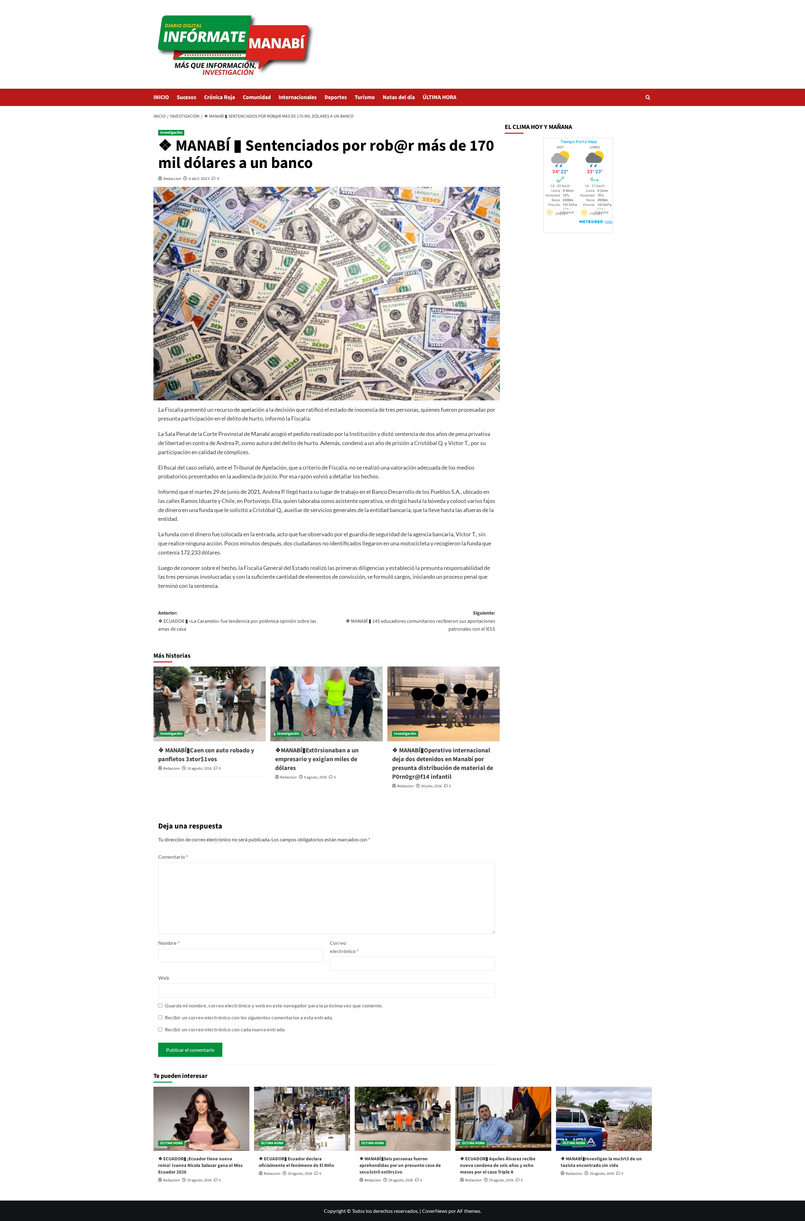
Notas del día (399, 97)
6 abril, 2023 (199, 178)
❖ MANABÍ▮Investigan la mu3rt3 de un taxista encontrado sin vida (601, 1162)
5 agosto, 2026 (315, 777)
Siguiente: (420, 621)
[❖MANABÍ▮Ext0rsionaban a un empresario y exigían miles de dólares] (326, 703)
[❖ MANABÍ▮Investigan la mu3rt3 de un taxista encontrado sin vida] (604, 1119)
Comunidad (257, 97)
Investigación (171, 132)
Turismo (365, 97)
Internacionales (298, 97)
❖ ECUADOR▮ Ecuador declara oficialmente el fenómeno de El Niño (296, 1162)
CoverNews (434, 1211)
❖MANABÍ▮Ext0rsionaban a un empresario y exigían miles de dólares (316, 759)
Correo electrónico (344, 947)
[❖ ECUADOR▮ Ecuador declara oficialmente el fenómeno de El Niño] (302, 1119)
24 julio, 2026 (431, 786)
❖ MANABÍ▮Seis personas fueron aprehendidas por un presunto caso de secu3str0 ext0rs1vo (400, 1165)
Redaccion (172, 178)
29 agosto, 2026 (199, 1180)
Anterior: (237, 621)
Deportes (336, 97)
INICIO (161, 97)
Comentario (173, 857)
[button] (648, 97)
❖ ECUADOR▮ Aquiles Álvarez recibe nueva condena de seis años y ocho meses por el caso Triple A (498, 1165)
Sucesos (186, 97)
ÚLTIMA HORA (439, 97)
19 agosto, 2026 (199, 768)
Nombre (169, 943)
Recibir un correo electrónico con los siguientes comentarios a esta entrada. (249, 1017)
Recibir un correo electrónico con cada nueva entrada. (225, 1029)
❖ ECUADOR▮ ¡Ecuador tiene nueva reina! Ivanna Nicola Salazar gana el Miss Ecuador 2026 (200, 1165)
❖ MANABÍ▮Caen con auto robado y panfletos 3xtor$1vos (206, 755)
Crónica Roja (219, 97)
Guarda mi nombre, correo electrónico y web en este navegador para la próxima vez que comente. (274, 1005)
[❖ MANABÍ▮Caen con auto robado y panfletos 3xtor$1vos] (209, 703)
